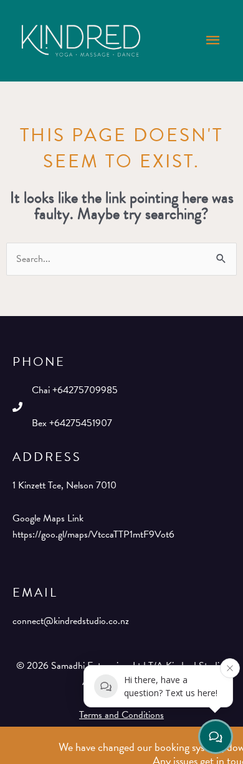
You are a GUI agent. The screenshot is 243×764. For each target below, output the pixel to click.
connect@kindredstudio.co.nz (70, 620)
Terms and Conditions (121, 714)
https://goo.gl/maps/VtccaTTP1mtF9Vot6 (93, 534)
